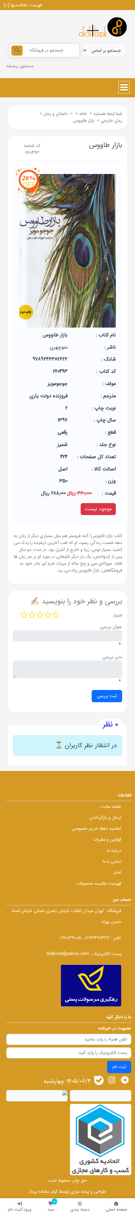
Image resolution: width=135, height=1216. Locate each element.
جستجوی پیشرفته (20, 66)
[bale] (99, 1080)
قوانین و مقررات (107, 839)
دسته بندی (79, 1209)
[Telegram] (125, 1080)
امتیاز (117, 615)
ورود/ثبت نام (19, 1209)
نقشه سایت (110, 806)
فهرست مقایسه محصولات (98, 883)
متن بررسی (112, 657)
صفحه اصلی (116, 1209)
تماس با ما (112, 861)
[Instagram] (111, 1080)
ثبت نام (119, 1066)
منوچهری (59, 347)
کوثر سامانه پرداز (43, 1191)
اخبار (117, 872)
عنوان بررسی (111, 626)
